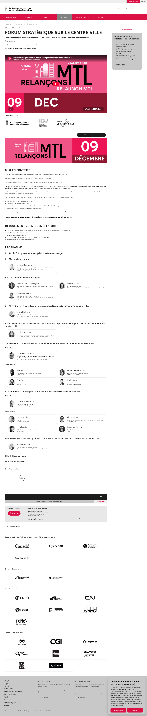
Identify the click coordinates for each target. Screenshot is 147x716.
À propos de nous (10, 694)
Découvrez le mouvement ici (91, 135)
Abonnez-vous (120, 65)
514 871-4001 (15, 513)
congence (82, 17)
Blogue (100, 17)
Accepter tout (118, 710)
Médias (6, 706)
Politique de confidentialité (42, 711)
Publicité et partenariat (12, 703)
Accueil (8, 24)
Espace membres (133, 1)
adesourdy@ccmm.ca (34, 515)
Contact (7, 700)
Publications (29, 17)
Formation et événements (24, 24)
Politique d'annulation (13, 526)
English (143, 1)
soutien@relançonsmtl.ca (36, 519)
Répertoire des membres (134, 9)
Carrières (7, 697)
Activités (64, 17)
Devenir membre (115, 9)
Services (46, 17)
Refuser (135, 710)
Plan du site (55, 711)
